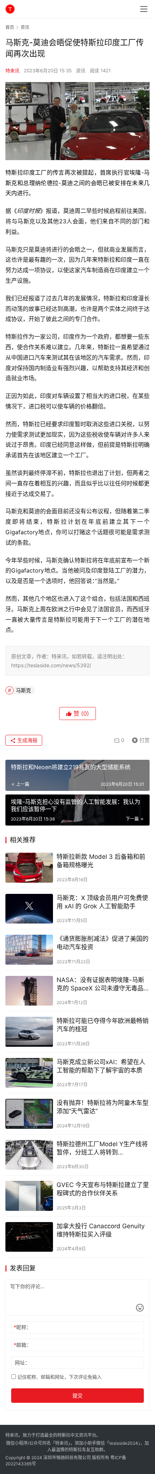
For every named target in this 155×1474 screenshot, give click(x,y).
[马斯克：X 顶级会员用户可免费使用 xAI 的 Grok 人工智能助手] (29, 909)
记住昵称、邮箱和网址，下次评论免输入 (59, 1377)
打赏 (139, 739)
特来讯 (12, 70)
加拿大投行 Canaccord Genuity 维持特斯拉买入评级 (101, 1230)
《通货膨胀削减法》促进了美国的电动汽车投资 (103, 943)
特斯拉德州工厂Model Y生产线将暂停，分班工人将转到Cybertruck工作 (102, 1148)
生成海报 (26, 740)
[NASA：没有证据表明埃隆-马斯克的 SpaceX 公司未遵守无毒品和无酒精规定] (29, 991)
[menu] (143, 9)
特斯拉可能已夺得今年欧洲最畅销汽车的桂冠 (103, 1025)
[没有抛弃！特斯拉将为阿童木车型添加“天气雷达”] (29, 1114)
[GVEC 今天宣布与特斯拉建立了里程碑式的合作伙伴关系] (29, 1196)
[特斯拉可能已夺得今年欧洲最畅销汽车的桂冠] (29, 1032)
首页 (9, 27)
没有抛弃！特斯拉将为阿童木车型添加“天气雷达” (103, 1107)
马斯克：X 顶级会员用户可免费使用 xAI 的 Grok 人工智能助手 (102, 902)
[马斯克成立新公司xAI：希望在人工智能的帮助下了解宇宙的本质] (29, 1073)
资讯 (80, 70)
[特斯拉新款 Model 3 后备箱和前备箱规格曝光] (29, 868)
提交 (77, 1395)
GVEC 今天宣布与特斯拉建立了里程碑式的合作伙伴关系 (103, 1189)
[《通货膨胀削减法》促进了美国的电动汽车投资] (29, 950)
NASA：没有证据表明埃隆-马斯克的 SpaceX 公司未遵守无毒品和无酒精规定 (103, 984)
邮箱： (22, 1345)
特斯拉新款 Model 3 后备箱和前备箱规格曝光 (101, 861)
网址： (22, 1362)
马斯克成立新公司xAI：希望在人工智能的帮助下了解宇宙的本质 (101, 1066)
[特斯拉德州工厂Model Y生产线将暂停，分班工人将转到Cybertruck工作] (29, 1155)
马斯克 (23, 690)
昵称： (22, 1327)
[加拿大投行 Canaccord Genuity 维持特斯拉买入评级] (29, 1237)
